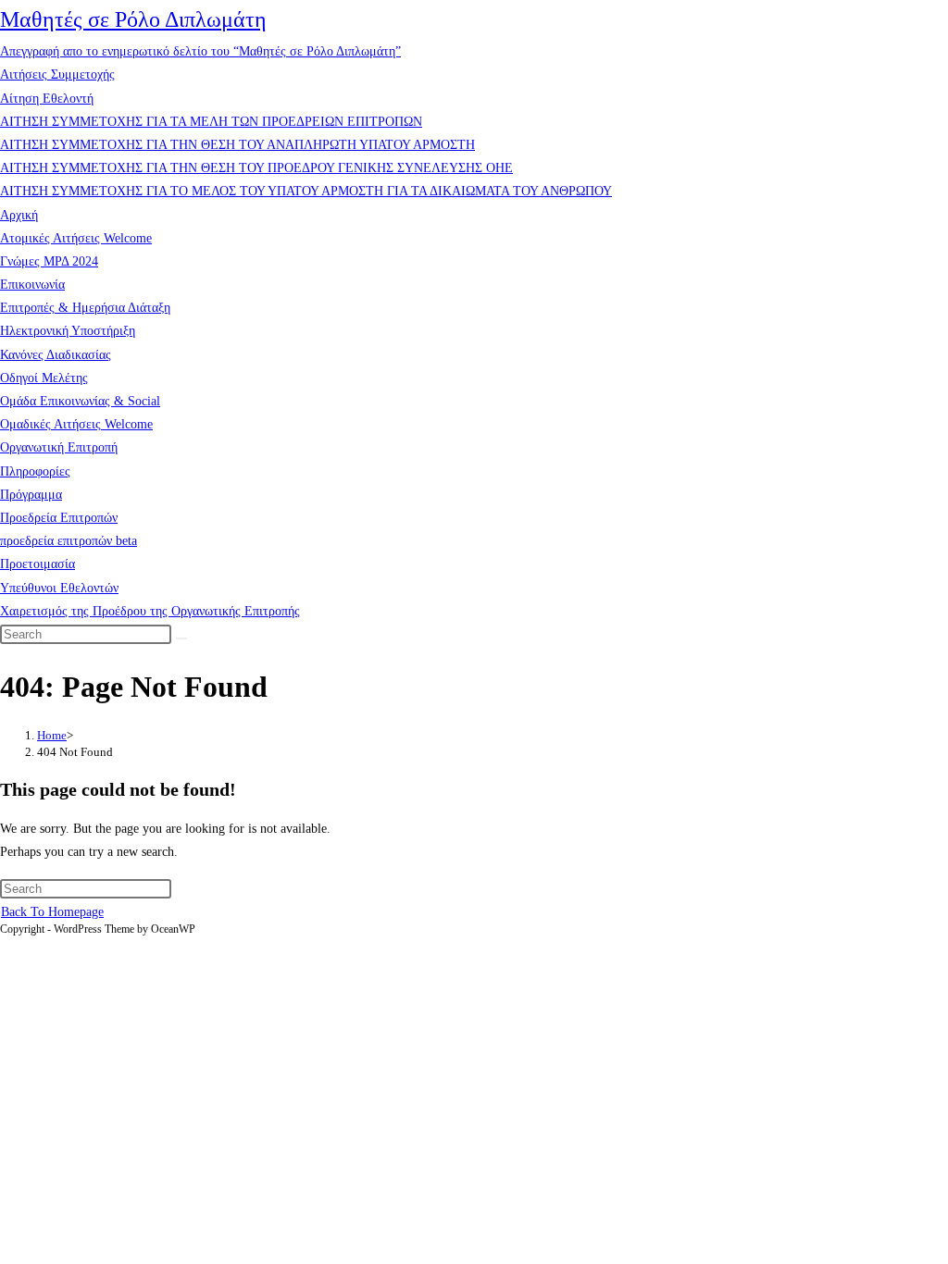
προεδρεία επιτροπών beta (68, 541)
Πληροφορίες (35, 471)
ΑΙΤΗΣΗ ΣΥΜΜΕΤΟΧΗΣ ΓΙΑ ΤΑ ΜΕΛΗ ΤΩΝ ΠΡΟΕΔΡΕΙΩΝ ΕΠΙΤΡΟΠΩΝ (211, 122)
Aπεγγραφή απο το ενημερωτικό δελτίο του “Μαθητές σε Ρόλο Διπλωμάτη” (200, 51)
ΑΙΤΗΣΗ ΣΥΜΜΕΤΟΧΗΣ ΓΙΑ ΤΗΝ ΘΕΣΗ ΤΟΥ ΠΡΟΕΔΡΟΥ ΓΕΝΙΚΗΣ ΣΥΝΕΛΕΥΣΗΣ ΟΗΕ (256, 168)
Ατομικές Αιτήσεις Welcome (76, 238)
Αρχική (19, 215)
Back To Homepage (52, 912)
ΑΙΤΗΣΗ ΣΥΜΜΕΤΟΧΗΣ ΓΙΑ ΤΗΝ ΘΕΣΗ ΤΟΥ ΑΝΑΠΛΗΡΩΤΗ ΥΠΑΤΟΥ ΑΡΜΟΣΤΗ (237, 145)
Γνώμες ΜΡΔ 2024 (49, 261)
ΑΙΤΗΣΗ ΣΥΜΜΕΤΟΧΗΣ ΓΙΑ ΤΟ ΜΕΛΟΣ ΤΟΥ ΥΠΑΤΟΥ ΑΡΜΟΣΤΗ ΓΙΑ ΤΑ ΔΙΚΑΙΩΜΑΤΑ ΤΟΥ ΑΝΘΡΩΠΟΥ (306, 191)
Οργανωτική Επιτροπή (59, 447)
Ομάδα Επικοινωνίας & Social (80, 401)
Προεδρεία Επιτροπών (59, 518)
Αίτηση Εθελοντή (47, 98)
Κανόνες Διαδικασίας (55, 355)
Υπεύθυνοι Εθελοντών (59, 588)
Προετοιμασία (37, 564)
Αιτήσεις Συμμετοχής (57, 74)
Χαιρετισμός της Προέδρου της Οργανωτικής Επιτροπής (150, 611)
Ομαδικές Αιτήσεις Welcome (76, 424)
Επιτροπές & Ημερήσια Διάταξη (85, 308)
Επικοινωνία (32, 284)
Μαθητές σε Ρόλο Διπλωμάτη (133, 19)
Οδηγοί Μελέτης (44, 378)
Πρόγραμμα (31, 495)
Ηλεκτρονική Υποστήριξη (67, 331)
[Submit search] (181, 638)
